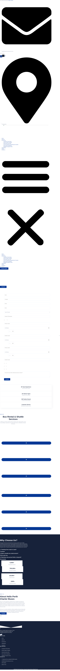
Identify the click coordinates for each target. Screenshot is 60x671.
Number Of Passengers (7, 314)
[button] (25, 201)
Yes (5, 363)
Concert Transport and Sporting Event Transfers (11, 144)
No (7, 363)
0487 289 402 (2, 266)
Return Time (6, 343)
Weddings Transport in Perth (8, 146)
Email (5, 306)
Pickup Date (6, 326)
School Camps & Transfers (8, 142)
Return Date (6, 338)
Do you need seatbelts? (7, 362)
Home (3, 138)
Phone (5, 301)
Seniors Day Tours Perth (7, 143)
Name (5, 293)
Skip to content (10, 0)
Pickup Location (6, 321)
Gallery (3, 148)
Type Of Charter (6, 310)
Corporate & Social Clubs (7, 141)
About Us (3, 139)
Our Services (4, 140)
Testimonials (4, 147)
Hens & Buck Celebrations (8, 145)
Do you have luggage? (7, 365)
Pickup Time (6, 331)
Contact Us (3, 265)
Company (5, 297)
